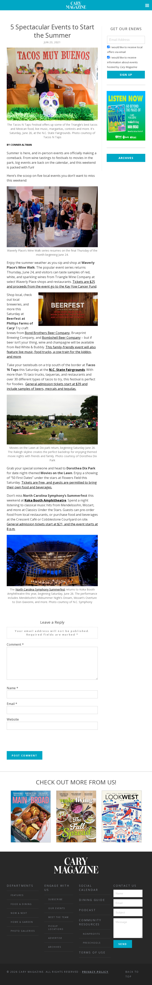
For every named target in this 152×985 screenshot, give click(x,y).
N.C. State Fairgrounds (67, 370)
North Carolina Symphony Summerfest (40, 589)
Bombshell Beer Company (61, 337)
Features (17, 895)
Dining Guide (92, 900)
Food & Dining (21, 904)
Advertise (55, 938)
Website (13, 719)
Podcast (87, 910)
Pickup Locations (55, 927)
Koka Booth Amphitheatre (45, 500)
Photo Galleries (23, 930)
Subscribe (55, 899)
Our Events (56, 908)
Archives (126, 158)
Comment (15, 644)
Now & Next (19, 913)
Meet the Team (58, 917)
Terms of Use (92, 952)
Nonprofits (91, 933)
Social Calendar (88, 888)
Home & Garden (22, 922)
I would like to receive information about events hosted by (122, 62)
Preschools (92, 942)
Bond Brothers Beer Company (47, 333)
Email (12, 704)
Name (12, 688)
